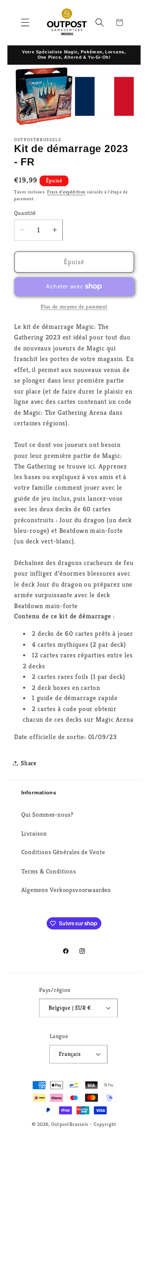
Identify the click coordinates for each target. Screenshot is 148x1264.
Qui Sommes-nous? (47, 815)
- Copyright (103, 1124)
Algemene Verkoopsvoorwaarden (66, 890)
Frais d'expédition (66, 192)
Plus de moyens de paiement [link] (74, 306)
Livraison (34, 833)
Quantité (25, 212)
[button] (25, 22)
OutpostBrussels (69, 1124)
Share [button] (28, 763)
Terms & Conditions (48, 871)
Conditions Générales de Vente (63, 852)
